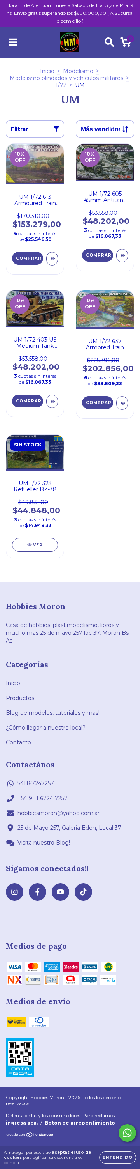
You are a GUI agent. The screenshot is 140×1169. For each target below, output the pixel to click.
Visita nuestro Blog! (44, 842)
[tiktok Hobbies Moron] (83, 892)
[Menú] (13, 42)
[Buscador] (109, 42)
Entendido (118, 1157)
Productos (20, 697)
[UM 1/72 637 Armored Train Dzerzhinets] (122, 403)
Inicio (47, 70)
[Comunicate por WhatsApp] (127, 1133)
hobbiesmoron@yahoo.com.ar (59, 813)
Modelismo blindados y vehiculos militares (66, 77)
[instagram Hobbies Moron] (14, 892)
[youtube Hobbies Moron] (60, 892)
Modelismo (78, 70)
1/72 (61, 85)
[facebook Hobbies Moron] (37, 892)
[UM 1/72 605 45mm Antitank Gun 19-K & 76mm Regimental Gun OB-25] (122, 255)
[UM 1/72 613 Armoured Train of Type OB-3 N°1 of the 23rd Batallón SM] (52, 259)
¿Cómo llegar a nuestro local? (46, 727)
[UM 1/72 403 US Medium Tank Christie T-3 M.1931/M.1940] (52, 401)
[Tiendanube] (30, 1136)
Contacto (18, 742)
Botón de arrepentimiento (80, 1123)
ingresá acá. (22, 1123)
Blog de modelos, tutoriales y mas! (53, 712)
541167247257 (36, 783)
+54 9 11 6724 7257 (43, 798)
